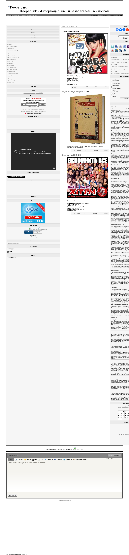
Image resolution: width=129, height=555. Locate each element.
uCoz (72, 449)
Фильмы (10, 80)
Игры (9, 61)
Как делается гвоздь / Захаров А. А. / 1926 (75, 92)
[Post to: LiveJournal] (121, 50)
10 (121, 413)
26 (125, 417)
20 (128, 415)
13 (128, 413)
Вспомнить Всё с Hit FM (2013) (71, 155)
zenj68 (95, 150)
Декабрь (72, 26)
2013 (67, 26)
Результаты (114, 99)
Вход (32, 15)
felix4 (94, 86)
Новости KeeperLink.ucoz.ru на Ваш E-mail (33, 109)
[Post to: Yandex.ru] (113, 50)
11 (123, 413)
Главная (9, 15)
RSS (36, 15)
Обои (9, 75)
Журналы (10, 59)
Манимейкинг (11, 67)
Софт (9, 78)
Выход (29, 15)
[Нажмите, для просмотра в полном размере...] (87, 73)
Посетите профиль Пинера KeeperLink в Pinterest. (33, 111)
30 (118, 419)
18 (123, 415)
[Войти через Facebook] (123, 29)
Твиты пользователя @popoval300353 (33, 93)
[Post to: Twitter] (113, 46)
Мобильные (11, 69)
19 (125, 415)
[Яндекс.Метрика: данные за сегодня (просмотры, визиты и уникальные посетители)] (33, 228)
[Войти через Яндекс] (127, 29)
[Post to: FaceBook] (117, 46)
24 (121, 417)
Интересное (11, 63)
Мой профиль (15, 15)
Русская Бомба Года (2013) (70, 31)
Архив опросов (121, 99)
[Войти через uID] (117, 29)
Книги (9, 65)
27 (128, 417)
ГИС (9, 52)
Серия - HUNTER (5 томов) (118, 62)
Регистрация (23, 15)
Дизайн (10, 55)
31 (121, 419)
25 (123, 417)
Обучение (10, 77)
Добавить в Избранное (13, 243)
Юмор (9, 82)
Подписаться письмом (33, 106)
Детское (10, 53)
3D (9, 44)
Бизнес (10, 48)
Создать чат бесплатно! (64, 500)
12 (125, 413)
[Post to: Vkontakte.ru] (125, 50)
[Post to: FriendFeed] (125, 46)
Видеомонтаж (11, 50)
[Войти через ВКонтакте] (120, 29)
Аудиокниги (11, 46)
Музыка (10, 71)
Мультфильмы (12, 73)
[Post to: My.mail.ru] (117, 50)
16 (118, 415)
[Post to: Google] (121, 46)
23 (118, 417)
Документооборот (12, 57)
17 (121, 415)
